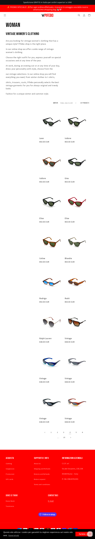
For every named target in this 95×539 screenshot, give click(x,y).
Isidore (68, 138)
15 (64, 437)
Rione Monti (10, 501)
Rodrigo (43, 298)
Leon (41, 138)
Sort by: (55, 103)
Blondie (68, 258)
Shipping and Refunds (42, 469)
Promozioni (10, 474)
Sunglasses (10, 469)
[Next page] (70, 437)
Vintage (68, 338)
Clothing (9, 464)
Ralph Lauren (45, 338)
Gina (67, 178)
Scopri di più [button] (13, 535)
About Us (37, 464)
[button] (4, 15)
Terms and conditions (42, 484)
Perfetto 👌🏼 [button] (83, 534)
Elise (41, 218)
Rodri (67, 298)
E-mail (51, 501)
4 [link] (70, 432)
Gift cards (9, 479)
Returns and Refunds (42, 474)
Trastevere (10, 506)
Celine (42, 258)
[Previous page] (45, 432)
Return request (39, 479)
